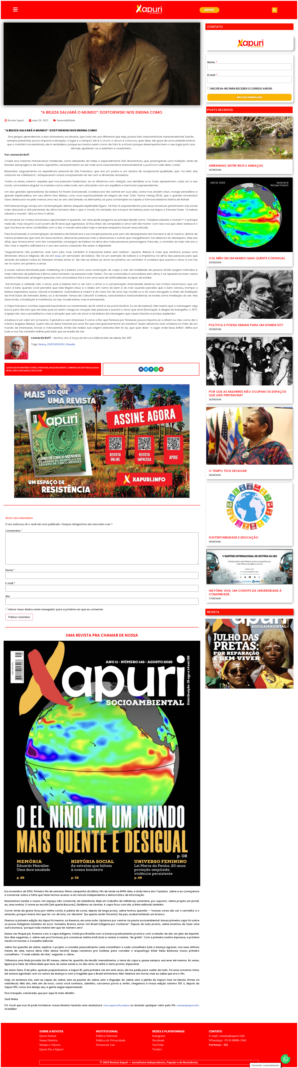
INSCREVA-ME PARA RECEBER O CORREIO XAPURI (241, 88)
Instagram (158, 1036)
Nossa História (48, 1040)
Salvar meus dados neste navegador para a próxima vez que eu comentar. (56, 609)
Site (7, 596)
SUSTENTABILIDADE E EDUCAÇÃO (233, 537)
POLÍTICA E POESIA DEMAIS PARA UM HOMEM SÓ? (246, 325)
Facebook (158, 1040)
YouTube (158, 1044)
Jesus (58, 255)
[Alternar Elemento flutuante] (285, 1059)
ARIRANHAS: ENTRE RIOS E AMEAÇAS (236, 165)
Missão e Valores (49, 1044)
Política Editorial (106, 1036)
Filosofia (70, 344)
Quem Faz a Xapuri (51, 1049)
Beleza (42, 344)
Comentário (13, 531)
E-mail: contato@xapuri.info (227, 1036)
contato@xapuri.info (188, 1005)
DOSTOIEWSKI (55, 344)
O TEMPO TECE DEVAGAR (228, 471)
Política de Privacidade (111, 1040)
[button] (274, 10)
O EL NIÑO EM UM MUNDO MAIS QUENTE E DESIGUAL (247, 258)
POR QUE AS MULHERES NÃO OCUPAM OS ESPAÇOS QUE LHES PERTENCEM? (247, 393)
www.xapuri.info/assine (116, 1005)
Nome (10, 570)
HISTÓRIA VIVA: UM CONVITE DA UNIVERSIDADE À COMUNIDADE (245, 592)
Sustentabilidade (66, 120)
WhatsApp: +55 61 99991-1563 (227, 1040)
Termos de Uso (105, 1044)
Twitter (157, 1049)
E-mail (10, 583)
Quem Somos (47, 1036)
